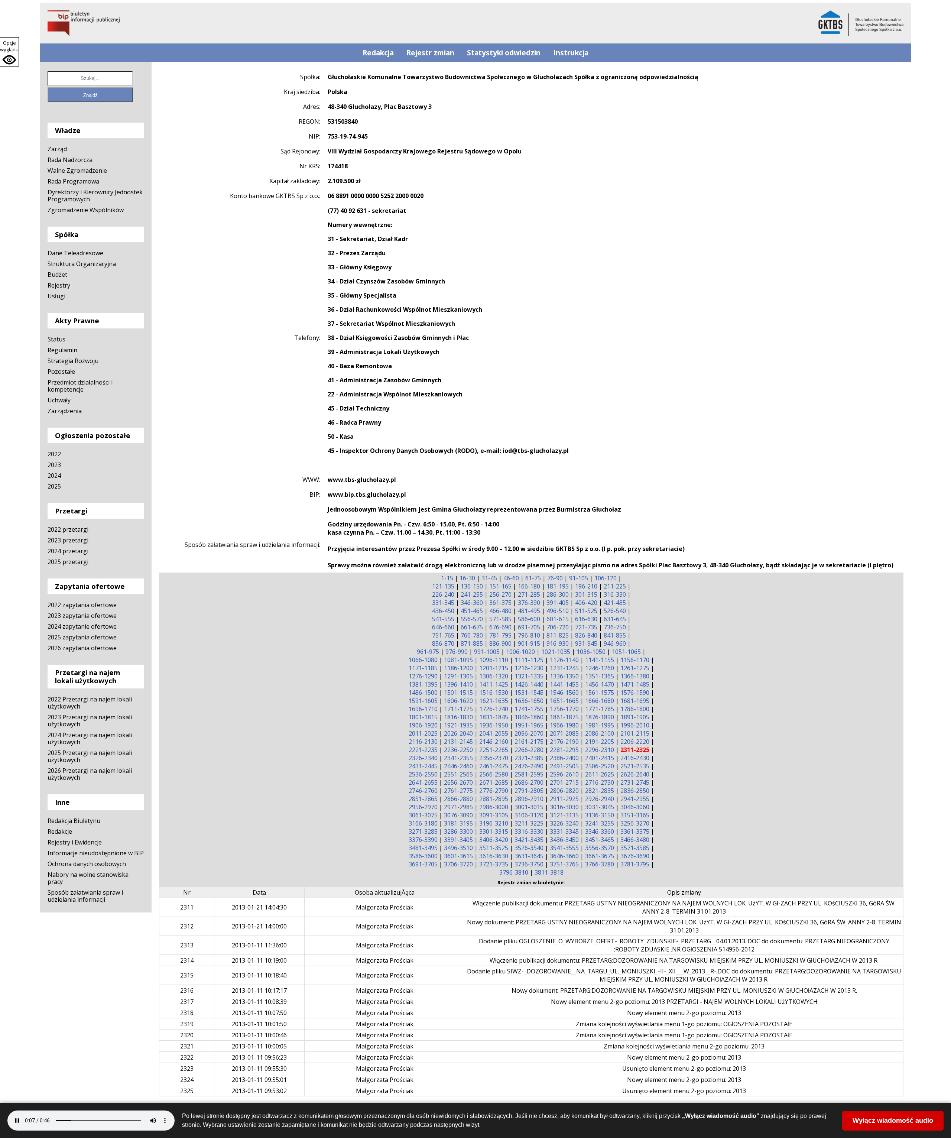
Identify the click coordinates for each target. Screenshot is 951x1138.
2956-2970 (423, 807)
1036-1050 (591, 652)
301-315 (586, 594)
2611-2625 (599, 774)
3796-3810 (513, 872)
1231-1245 (564, 668)
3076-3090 (458, 815)
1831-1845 (493, 717)
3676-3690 (634, 856)
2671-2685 (493, 782)
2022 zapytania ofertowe (82, 605)
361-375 (500, 603)
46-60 (511, 578)
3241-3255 (599, 823)
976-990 (456, 652)
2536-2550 (423, 774)
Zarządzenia (65, 411)
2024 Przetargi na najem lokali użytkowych (90, 738)
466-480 (500, 611)
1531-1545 (529, 692)
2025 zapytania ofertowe (82, 637)
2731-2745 (634, 782)
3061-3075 (423, 815)
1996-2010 (634, 725)
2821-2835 (599, 791)
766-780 (472, 635)
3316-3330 (529, 831)
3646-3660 (564, 856)
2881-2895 (493, 799)
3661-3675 (599, 856)
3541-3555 (564, 848)
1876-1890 (599, 717)
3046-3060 (634, 807)
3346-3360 (599, 831)
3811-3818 (549, 872)
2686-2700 (529, 782)
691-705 (529, 627)
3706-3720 (458, 864)
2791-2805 (529, 791)
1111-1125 (529, 660)
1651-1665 (564, 701)
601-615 (557, 619)
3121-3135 (564, 815)
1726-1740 (493, 709)
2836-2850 (634, 791)
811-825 (557, 635)
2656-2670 (458, 782)
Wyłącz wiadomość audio (893, 1120)
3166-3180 (423, 823)
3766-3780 (599, 864)
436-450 (443, 611)
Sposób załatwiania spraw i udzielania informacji (85, 896)
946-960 (615, 643)
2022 (54, 454)
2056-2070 (529, 733)
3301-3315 (493, 831)
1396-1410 (458, 684)
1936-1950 (493, 725)
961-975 (428, 652)
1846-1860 (529, 717)
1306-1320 (493, 676)
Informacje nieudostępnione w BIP (96, 853)
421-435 (615, 603)
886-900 (500, 643)
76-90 (555, 578)
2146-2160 (493, 741)
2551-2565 (458, 774)
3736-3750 (529, 864)
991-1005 (487, 652)
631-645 (615, 619)
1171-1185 (423, 668)
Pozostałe (61, 371)
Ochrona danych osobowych (87, 864)
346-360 (472, 603)
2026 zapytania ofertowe (82, 648)
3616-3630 (493, 856)
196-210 (586, 586)
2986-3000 (493, 807)
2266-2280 (529, 750)
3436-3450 (564, 840)
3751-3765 (564, 864)
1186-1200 (458, 668)
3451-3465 (599, 840)
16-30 (467, 578)
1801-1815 (423, 717)
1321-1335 (529, 676)
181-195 (557, 586)
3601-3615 (458, 856)
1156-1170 (634, 660)
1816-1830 (458, 717)
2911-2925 (564, 799)
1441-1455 (564, 684)
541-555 (443, 619)
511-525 (586, 611)
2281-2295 (564, 750)
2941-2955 (634, 799)
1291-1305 (458, 676)
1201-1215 (493, 668)
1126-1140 (564, 660)
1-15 (447, 578)
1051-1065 (626, 652)
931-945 (586, 643)
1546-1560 (564, 692)
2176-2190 (564, 741)
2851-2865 (423, 799)
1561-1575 (599, 692)
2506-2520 (599, 766)
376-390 (529, 603)
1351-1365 (599, 676)
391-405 (557, 603)
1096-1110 (493, 660)
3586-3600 (423, 856)
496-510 (557, 611)
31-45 (489, 578)
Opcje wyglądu (9, 46)
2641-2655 (423, 782)
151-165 (500, 586)
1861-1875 (564, 717)
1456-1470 (599, 684)
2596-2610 (564, 774)
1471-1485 (634, 684)
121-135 (443, 586)
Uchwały (59, 400)
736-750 (615, 627)
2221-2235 (423, 750)
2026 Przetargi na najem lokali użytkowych (90, 774)
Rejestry (59, 285)
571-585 (500, 619)
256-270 (500, 594)
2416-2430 (634, 758)
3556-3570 (599, 848)
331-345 (443, 603)
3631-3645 (529, 856)
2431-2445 (423, 766)
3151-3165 (634, 815)
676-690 (500, 627)
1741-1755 (529, 709)
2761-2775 (458, 791)
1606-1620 (458, 701)
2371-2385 (529, 758)
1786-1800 (634, 709)
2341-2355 (458, 758)
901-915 (529, 643)
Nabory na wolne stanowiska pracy (88, 878)
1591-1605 (423, 701)
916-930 (557, 643)
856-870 (443, 643)
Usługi (56, 296)
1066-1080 (423, 660)
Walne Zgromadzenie (77, 170)
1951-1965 (529, 725)
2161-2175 (529, 741)
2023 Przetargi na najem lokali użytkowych (90, 720)
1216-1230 (529, 668)
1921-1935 (458, 725)
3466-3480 (634, 840)
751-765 (443, 635)
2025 (54, 486)
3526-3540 (529, 848)
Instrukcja (570, 53)
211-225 (615, 586)
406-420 (586, 603)
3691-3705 (423, 864)
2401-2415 (599, 758)
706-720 (557, 627)
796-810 (529, 635)
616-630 (586, 619)
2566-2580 (493, 774)
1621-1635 (493, 701)
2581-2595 (529, 774)
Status (56, 339)
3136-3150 (599, 815)
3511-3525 (493, 848)
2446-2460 (458, 766)
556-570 (472, 619)
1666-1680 (599, 701)
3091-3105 (493, 815)
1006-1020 (520, 652)
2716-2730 (599, 782)
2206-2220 (634, 741)
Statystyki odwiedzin (504, 53)
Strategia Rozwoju (73, 361)
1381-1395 (423, 684)
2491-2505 (564, 766)
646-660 (443, 627)
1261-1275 (634, 668)
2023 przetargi (68, 540)
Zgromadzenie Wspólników (86, 210)
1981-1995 (599, 725)
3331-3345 (564, 831)
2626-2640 (634, 774)
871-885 (472, 643)
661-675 (472, 627)
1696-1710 (423, 709)
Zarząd (57, 149)
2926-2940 (599, 799)
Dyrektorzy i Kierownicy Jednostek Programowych (95, 195)
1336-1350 (564, 676)
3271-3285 (423, 831)
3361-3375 (634, 831)
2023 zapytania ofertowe (82, 616)
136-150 (472, 586)
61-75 (533, 578)
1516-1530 (493, 692)
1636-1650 (529, 701)
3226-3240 (564, 823)
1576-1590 (634, 692)
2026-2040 (458, 733)
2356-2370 (493, 758)
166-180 (529, 586)
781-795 (500, 635)
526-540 (615, 611)
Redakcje (60, 831)
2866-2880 (458, 799)
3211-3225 (529, 823)
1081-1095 (458, 660)
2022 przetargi (68, 529)
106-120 (605, 578)
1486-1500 (423, 692)
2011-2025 (423, 733)
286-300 (557, 594)
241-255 (472, 594)
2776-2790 (493, 791)
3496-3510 (458, 848)
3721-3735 (493, 864)
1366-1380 (634, 676)
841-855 (615, 635)
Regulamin (62, 350)
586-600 (529, 619)
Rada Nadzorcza (70, 160)
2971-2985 (458, 807)
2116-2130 (423, 741)
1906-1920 (423, 725)
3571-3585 (634, 848)
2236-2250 (458, 750)
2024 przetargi (68, 551)
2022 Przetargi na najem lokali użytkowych (90, 702)
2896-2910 (529, 799)
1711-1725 (458, 709)
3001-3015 (529, 807)
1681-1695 (634, 701)
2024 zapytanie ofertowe (82, 626)
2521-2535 (634, 766)
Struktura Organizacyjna (82, 264)
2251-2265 (493, 750)
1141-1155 (599, 660)
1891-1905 (634, 717)
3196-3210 (493, 823)
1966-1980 (564, 725)
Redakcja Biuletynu (74, 821)
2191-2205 (599, 741)
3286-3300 (458, 831)
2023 (54, 465)
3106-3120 (529, 815)
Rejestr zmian (430, 53)
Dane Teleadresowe (75, 253)
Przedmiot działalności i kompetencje (80, 385)
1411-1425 (493, 684)
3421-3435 (529, 840)
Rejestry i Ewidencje (75, 842)
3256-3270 (634, 823)
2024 (54, 475)
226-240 (443, 594)
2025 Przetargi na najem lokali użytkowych (90, 756)
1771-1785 (599, 709)
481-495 (529, 611)
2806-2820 (564, 791)
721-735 (586, 627)
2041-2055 (493, 733)
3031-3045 (599, 807)
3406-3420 (493, 840)
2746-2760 (423, 791)
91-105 (578, 578)
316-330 (615, 594)
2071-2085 (564, 733)
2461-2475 (493, 766)
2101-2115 (634, 733)
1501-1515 (458, 692)
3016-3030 (564, 807)
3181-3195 (458, 823)
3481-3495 (423, 848)
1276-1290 (423, 676)
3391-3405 (458, 840)
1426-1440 (529, 684)
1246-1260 (599, 668)
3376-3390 (423, 840)
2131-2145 (458, 741)
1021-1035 (555, 652)
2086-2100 (599, 733)
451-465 (472, 611)
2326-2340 (423, 758)
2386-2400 (564, 758)
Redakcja (378, 53)
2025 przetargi (68, 562)
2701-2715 (564, 782)
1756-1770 (564, 709)
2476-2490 (529, 766)
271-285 (529, 594)
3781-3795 (634, 864)
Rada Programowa (73, 181)
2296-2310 (599, 750)
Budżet (57, 274)
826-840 (586, 635)
